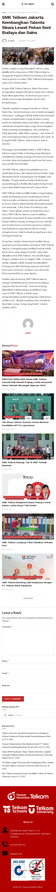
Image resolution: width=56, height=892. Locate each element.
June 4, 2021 (8, 469)
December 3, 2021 (9, 429)
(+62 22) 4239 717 (18, 845)
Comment (7, 626)
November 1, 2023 (9, 389)
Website (6, 685)
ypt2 (12, 41)
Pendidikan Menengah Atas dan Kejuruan (23, 12)
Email (5, 673)
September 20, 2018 (27, 41)
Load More (28, 598)
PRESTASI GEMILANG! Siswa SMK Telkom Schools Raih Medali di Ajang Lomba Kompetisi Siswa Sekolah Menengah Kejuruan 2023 (27, 382)
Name (5, 661)
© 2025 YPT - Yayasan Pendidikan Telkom (28, 887)
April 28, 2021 (8, 549)
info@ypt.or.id (16, 854)
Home (4, 12)
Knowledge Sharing (13, 417)
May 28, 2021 (8, 509)
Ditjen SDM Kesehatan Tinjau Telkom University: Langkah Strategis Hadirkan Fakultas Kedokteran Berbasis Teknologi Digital (27, 755)
